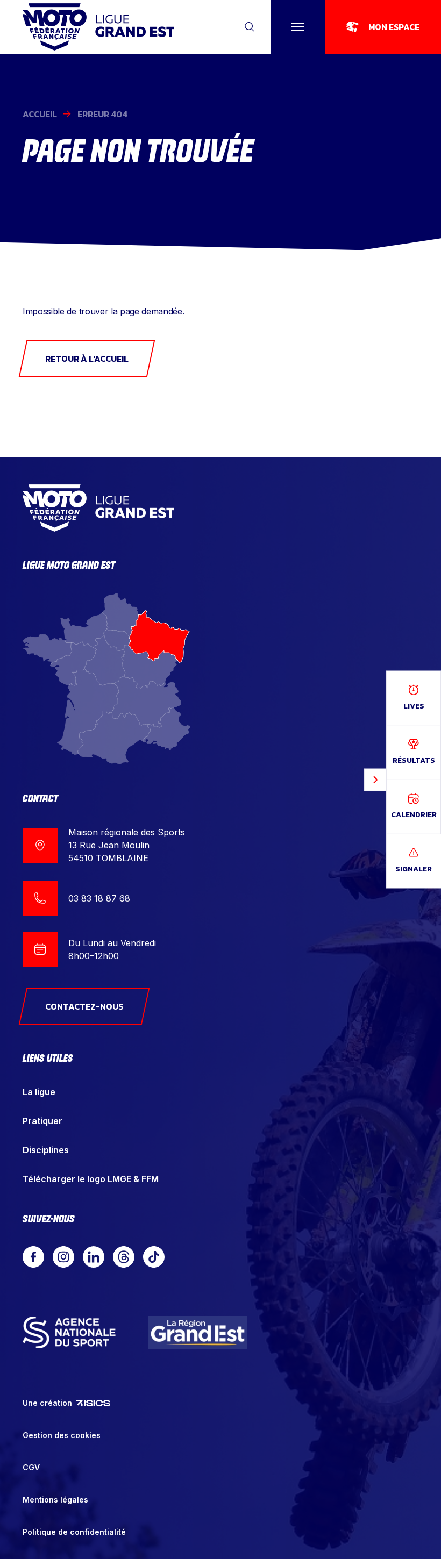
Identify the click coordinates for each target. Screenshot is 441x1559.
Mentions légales (55, 1499)
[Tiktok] (154, 1257)
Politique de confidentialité (74, 1531)
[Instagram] (63, 1257)
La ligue (39, 1091)
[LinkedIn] (93, 1257)
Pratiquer (42, 1120)
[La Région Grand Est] (198, 1332)
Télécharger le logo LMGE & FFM (91, 1179)
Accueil (40, 114)
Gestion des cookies (62, 1435)
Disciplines (46, 1150)
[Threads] (123, 1257)
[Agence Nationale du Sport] (69, 1332)
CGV (31, 1467)
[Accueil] (98, 27)
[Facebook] (33, 1257)
